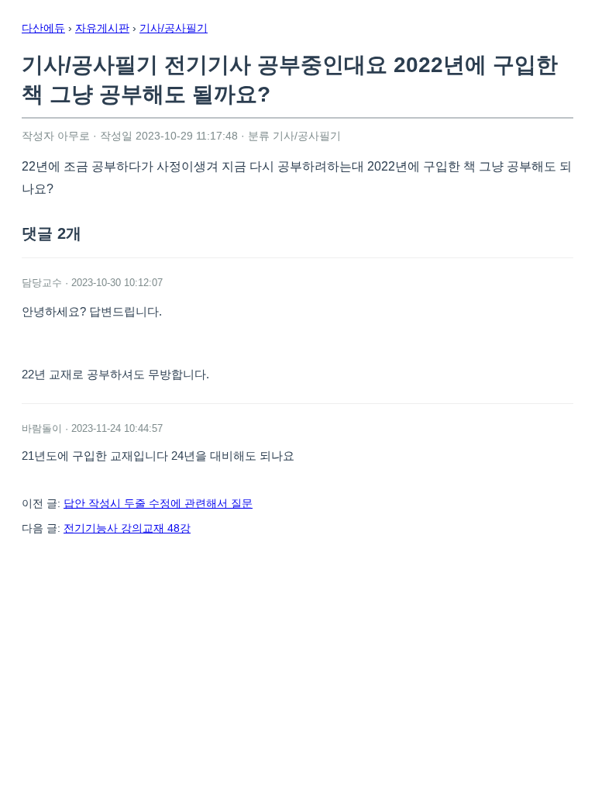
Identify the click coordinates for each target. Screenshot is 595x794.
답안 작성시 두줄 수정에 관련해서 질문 (158, 503)
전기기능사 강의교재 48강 (127, 528)
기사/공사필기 (173, 28)
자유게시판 (102, 28)
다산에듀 (43, 28)
